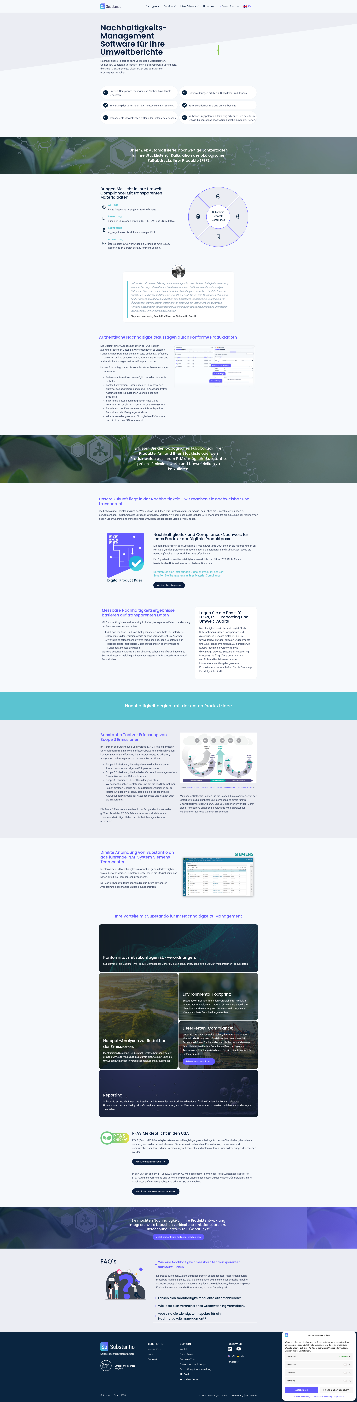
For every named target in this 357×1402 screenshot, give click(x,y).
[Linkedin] (230, 1349)
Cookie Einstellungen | (210, 1395)
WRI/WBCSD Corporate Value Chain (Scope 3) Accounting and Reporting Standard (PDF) (219, 787)
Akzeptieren (301, 1389)
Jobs (151, 1354)
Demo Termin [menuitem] (230, 6)
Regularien (154, 1359)
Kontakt (184, 1349)
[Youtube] (238, 1349)
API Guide (185, 1374)
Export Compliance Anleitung (195, 1369)
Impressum (339, 1396)
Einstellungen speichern (336, 1389)
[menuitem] (152, 6)
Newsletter (233, 1361)
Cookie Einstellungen (303, 1396)
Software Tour (187, 1359)
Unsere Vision (155, 1349)
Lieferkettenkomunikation (198, 1061)
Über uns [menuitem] (208, 6)
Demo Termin (187, 1354)
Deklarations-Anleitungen (193, 1364)
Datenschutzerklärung (322, 1396)
